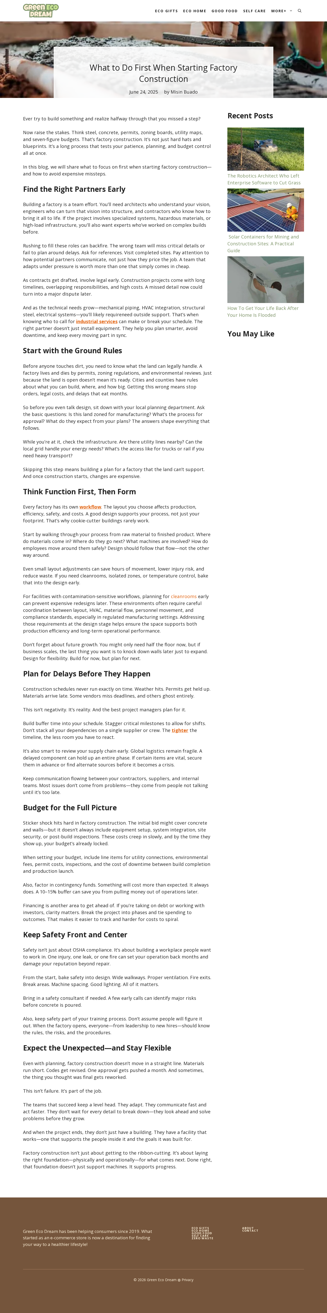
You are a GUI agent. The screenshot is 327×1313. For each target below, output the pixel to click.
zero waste (202, 1238)
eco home (200, 1230)
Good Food (225, 10)
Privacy (187, 1279)
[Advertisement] (265, 425)
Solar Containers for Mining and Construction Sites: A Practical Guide (263, 244)
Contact (250, 1230)
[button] (299, 11)
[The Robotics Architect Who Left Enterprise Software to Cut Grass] (265, 150)
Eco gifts (200, 1228)
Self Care (254, 10)
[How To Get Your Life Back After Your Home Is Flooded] (265, 280)
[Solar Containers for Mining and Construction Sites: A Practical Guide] (265, 210)
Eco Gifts (166, 10)
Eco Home (194, 10)
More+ (279, 10)
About (248, 1228)
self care (200, 1236)
